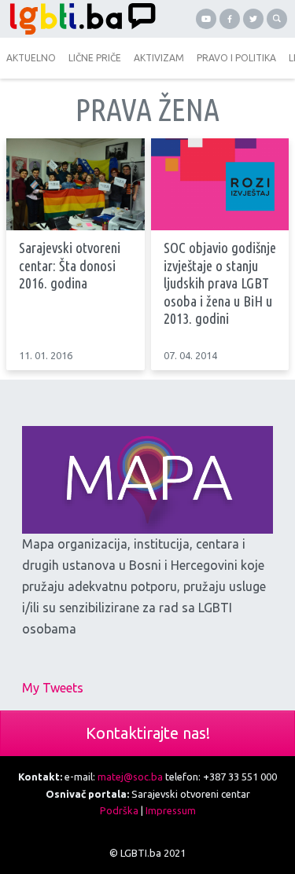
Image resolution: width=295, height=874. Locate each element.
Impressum (171, 810)
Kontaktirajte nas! (148, 733)
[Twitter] (253, 19)
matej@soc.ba (130, 776)
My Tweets (52, 688)
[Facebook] (229, 19)
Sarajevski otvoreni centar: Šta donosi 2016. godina (69, 266)
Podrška (119, 810)
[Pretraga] (277, 19)
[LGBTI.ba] (78, 19)
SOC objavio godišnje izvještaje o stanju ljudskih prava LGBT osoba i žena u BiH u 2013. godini (220, 283)
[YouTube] (206, 19)
